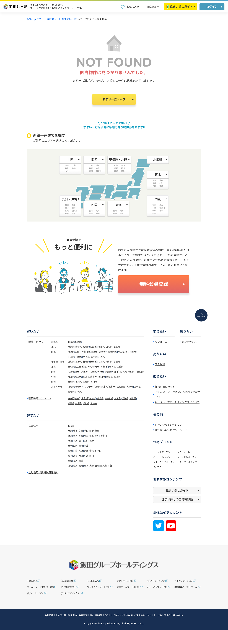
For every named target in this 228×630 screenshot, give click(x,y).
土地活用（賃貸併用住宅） (43, 472)
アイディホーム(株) (183, 581)
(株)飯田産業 (67, 581)
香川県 (78, 381)
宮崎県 (137, 386)
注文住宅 (33, 425)
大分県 (129, 386)
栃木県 (94, 357)
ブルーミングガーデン (164, 462)
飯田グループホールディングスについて (177, 402)
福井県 (109, 362)
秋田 (86, 431)
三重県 (120, 367)
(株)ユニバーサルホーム (185, 587)
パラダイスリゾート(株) (98, 587)
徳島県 (86, 381)
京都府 (108, 372)
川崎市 (102, 352)
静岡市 (95, 367)
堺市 (77, 372)
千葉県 (71, 357)
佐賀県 (97, 386)
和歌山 (98, 450)
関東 (53, 352)
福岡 (70, 465)
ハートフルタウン (161, 457)
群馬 (81, 435)
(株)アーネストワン (156, 581)
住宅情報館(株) (68, 587)
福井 (81, 440)
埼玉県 (121, 352)
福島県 (116, 347)
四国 (53, 381)
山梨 (86, 440)
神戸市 (100, 372)
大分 (91, 465)
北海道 (54, 342)
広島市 (93, 377)
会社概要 (49, 615)
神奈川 (103, 435)
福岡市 (78, 386)
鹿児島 (103, 465)
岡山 (81, 455)
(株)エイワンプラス (70, 593)
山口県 (102, 377)
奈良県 (131, 372)
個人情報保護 (96, 615)
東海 (53, 367)
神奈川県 (85, 352)
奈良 (91, 450)
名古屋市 (79, 367)
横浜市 (94, 352)
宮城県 (86, 347)
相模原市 (112, 352)
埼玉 (86, 435)
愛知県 (71, 367)
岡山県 (71, 377)
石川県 (101, 362)
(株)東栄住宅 (93, 581)
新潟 (70, 440)
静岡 (75, 445)
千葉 (91, 435)
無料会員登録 (153, 284)
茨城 (70, 435)
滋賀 (70, 450)
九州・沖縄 (56, 386)
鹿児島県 (121, 386)
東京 (97, 435)
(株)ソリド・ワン (35, 593)
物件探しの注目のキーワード (171, 429)
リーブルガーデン (161, 452)
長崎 (81, 465)
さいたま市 (130, 352)
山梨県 (71, 362)
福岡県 (71, 386)
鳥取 (70, 455)
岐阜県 (112, 367)
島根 (75, 455)
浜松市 (104, 367)
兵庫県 (93, 372)
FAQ (106, 615)
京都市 (115, 372)
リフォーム (161, 341)
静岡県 (88, 367)
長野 (91, 440)
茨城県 (86, 357)
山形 (91, 431)
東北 (53, 347)
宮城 (81, 431)
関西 (53, 372)
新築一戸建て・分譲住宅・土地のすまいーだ (52, 19)
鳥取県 (109, 377)
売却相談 (160, 364)
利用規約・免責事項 (77, 615)
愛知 (81, 445)
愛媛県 (71, 381)
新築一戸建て (35, 341)
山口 (91, 455)
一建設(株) (32, 581)
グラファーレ (183, 452)
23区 (77, 352)
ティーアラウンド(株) (157, 587)
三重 (86, 445)
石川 (75, 440)
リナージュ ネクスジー (188, 462)
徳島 (70, 460)
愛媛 (81, 460)
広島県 (86, 377)
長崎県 (71, 391)
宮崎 (97, 465)
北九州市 (87, 386)
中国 (53, 377)
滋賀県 (123, 372)
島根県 (117, 377)
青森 (70, 431)
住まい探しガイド (181, 6)
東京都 (71, 352)
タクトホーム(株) (125, 581)
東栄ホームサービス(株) (128, 587)
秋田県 (101, 347)
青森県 (71, 347)
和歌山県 (140, 372)
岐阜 (70, 445)
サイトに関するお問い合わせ (169, 615)
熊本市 (111, 386)
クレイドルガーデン (186, 457)
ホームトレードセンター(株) (40, 587)
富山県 (116, 362)
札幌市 (78, 342)
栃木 (75, 435)
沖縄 (110, 465)
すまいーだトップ (114, 99)
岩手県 (78, 347)
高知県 (93, 381)
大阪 (81, 450)
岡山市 (78, 377)
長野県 (78, 362)
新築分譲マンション (39, 398)
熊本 (86, 465)
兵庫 (86, 450)
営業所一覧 (60, 615)
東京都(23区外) (88, 398)
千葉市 (78, 357)
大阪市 (84, 372)
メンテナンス (189, 341)
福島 (97, 431)
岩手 (75, 431)
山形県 (109, 347)
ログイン (212, 6)
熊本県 (104, 386)
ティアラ (157, 467)
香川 (75, 460)
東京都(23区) (74, 398)
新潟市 (93, 362)
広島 (86, 455)
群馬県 (101, 357)
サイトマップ (117, 615)
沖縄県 (78, 391)
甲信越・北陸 (57, 362)
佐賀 (75, 465)
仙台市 (93, 347)
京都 (75, 450)
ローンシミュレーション (168, 424)
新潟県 (86, 362)
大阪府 (71, 372)
